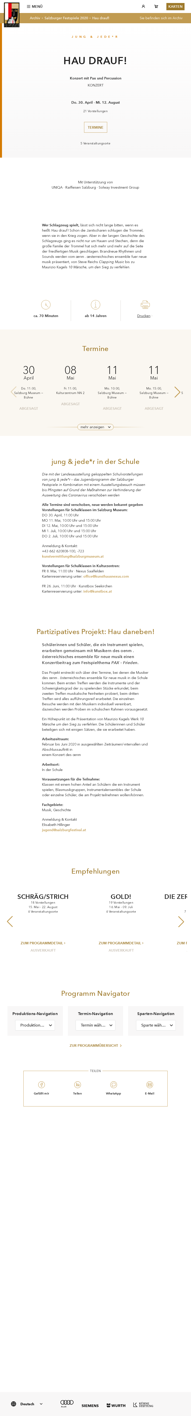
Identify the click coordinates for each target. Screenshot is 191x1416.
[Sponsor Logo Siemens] (90, 1406)
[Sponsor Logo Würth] (116, 1405)
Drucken (143, 316)
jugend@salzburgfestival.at (64, 830)
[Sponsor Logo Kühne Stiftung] (143, 1404)
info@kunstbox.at (97, 591)
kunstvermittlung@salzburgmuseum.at (73, 556)
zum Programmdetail (42, 943)
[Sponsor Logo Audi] (67, 1403)
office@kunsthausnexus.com (106, 576)
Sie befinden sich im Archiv (161, 18)
